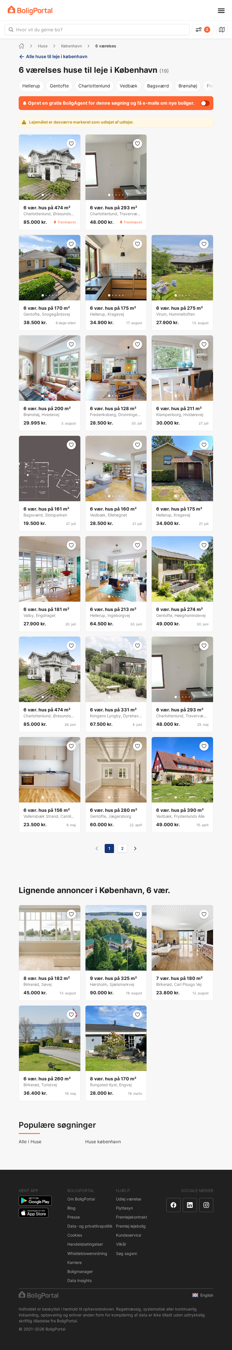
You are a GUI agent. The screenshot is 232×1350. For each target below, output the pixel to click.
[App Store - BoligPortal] (33, 1213)
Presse (73, 1217)
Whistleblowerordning (87, 1253)
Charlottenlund (94, 86)
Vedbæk (129, 86)
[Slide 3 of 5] (49, 195)
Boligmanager (80, 1271)
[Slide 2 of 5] (46, 195)
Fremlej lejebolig (131, 1226)
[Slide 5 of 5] (56, 195)
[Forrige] (96, 848)
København (71, 45)
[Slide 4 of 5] (53, 195)
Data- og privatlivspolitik (90, 1226)
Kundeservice (128, 1235)
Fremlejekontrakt (131, 1217)
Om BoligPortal (81, 1199)
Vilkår (121, 1244)
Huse (43, 45)
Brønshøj (188, 86)
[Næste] (135, 848)
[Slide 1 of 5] (42, 195)
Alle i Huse (30, 1141)
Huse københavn (103, 1141)
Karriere (74, 1262)
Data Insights (79, 1280)
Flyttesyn (124, 1208)
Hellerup (31, 86)
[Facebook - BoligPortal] (173, 1205)
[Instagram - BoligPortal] (206, 1205)
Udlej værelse (128, 1199)
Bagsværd (158, 86)
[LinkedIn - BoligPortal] (190, 1205)
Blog (71, 1208)
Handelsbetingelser (85, 1244)
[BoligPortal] (30, 10)
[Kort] (221, 29)
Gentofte (59, 86)
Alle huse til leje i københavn (56, 56)
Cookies (74, 1235)
